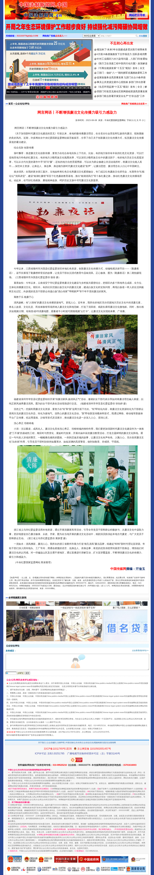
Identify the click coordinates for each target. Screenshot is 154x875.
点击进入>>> (61, 36)
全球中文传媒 (29, 8)
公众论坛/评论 (22, 103)
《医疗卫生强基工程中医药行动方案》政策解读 (122, 63)
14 (84, 88)
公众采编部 (51, 743)
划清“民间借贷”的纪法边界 (78, 614)
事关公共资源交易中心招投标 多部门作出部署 (121, 82)
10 (68, 88)
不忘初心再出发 (121, 43)
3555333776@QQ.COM (27, 36)
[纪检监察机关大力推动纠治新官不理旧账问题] (77, 30)
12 (76, 88)
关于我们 (41, 743)
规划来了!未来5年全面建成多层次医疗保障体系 (122, 49)
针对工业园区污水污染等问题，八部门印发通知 (122, 59)
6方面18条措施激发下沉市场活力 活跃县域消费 (122, 54)
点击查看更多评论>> (140, 650)
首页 (10, 103)
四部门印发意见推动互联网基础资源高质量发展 (122, 91)
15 (88, 88)
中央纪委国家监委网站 (115, 120)
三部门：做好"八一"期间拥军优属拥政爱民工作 (122, 73)
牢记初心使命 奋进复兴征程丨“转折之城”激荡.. (31, 92)
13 (80, 88)
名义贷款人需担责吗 (126, 614)
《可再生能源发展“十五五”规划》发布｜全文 (121, 68)
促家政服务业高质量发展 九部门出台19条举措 (121, 77)
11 (72, 88)
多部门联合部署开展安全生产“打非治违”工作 (121, 96)
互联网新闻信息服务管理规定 (52, 690)
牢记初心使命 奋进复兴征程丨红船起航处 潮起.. (74, 92)
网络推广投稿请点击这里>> (134, 103)
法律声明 (60, 743)
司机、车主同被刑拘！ (29, 614)
